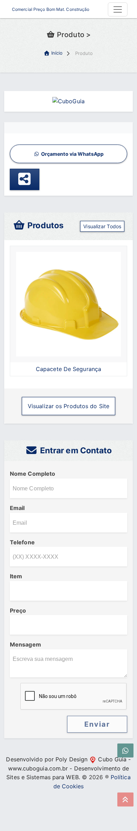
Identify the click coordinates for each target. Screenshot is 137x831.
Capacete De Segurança (68, 369)
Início (57, 53)
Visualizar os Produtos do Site (68, 406)
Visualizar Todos (102, 226)
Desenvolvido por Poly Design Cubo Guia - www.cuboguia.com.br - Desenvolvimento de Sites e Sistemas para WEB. (68, 768)
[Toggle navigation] (118, 9)
